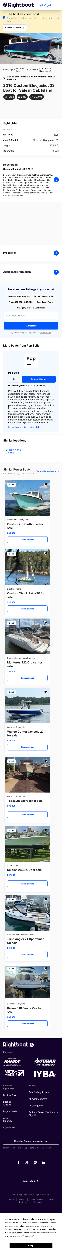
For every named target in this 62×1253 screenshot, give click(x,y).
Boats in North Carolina (13, 451)
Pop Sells (14, 372)
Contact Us (9, 1127)
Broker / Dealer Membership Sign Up (43, 1113)
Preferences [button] (28, 1236)
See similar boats (13, 27)
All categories (36, 1105)
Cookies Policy (36, 1199)
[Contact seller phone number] (14, 379)
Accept (31, 1245)
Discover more (27, 539)
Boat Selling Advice (39, 1092)
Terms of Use (45, 332)
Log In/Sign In (45, 5)
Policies (21, 1199)
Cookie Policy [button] (15, 1233)
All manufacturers (38, 1098)
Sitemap (37, 1202)
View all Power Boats (46, 471)
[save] (46, 484)
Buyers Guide (10, 1111)
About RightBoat (8, 1119)
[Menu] (57, 5)
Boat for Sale (10, 1095)
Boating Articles (7, 1103)
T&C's (11, 1199)
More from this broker (22, 427)
